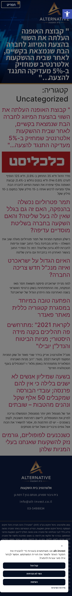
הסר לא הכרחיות (34, 573)
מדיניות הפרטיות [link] (58, 588)
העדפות (34, 582)
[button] (67, 14)
